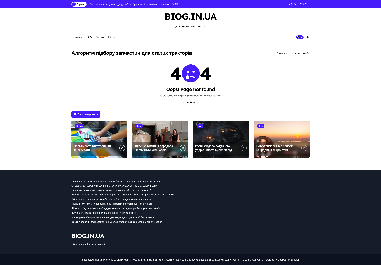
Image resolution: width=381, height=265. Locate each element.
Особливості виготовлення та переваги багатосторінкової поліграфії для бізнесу (94, 152)
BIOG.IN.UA (190, 16)
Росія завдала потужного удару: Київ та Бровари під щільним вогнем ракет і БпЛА (213, 152)
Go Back (190, 102)
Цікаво (111, 37)
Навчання (78, 37)
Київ (90, 37)
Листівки (100, 37)
